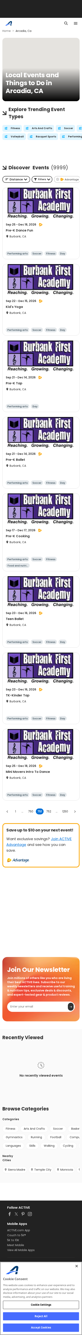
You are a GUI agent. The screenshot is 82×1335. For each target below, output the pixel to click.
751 (39, 811)
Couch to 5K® (16, 1235)
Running (36, 1137)
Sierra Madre (16, 1170)
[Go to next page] (75, 811)
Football (55, 1137)
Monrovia (66, 1170)
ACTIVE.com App (18, 1230)
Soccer (58, 1129)
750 (30, 811)
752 (48, 811)
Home (6, 31)
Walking (49, 1146)
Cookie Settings (41, 1304)
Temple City (42, 1170)
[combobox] (16, 179)
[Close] (76, 1266)
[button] (42, 179)
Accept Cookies (41, 1327)
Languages (13, 1146)
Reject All (41, 1316)
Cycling (68, 1146)
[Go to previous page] (7, 811)
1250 (65, 811)
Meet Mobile (15, 1245)
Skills (32, 1146)
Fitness (10, 1129)
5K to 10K (13, 1240)
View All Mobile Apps (21, 1250)
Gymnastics (14, 1137)
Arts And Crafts (34, 1129)
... (22, 811)
